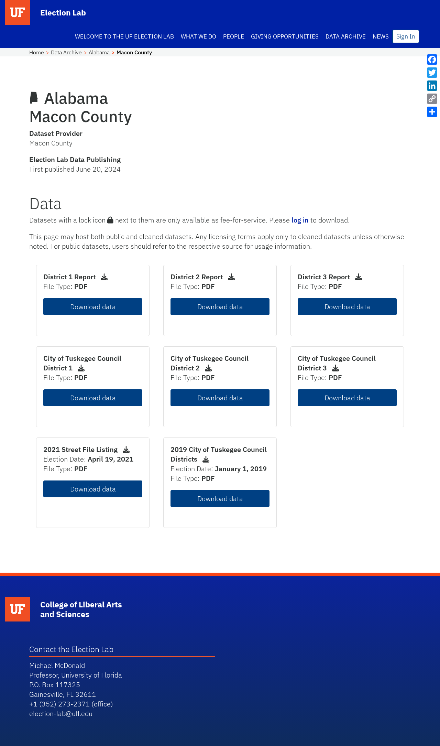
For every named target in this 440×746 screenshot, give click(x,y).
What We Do (198, 36)
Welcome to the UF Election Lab (124, 36)
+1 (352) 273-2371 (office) (71, 704)
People (233, 36)
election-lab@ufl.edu (60, 713)
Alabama (99, 52)
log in (300, 220)
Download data (93, 306)
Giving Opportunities (285, 36)
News (381, 36)
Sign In (405, 36)
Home (36, 52)
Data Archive (346, 36)
